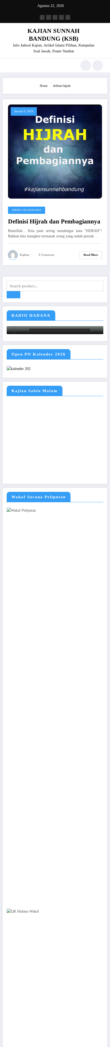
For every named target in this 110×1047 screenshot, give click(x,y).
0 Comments (46, 254)
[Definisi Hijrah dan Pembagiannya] (55, 151)
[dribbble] (55, 17)
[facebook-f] (42, 17)
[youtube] (67, 17)
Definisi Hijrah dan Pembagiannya (54, 221)
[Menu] (9, 65)
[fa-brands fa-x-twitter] (48, 17)
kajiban (24, 254)
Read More (91, 254)
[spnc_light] (97, 65)
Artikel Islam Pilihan (26, 210)
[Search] (85, 65)
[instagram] (61, 17)
